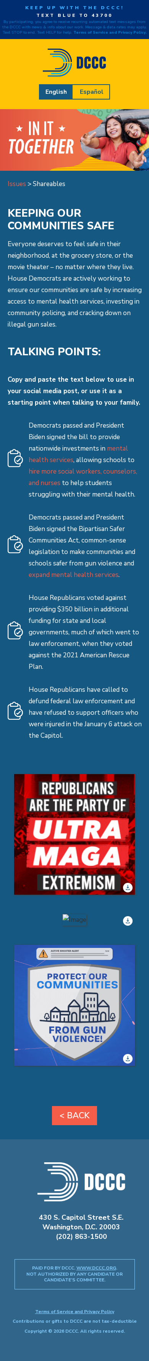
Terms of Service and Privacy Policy (74, 1312)
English (56, 92)
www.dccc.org (96, 1268)
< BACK (74, 1115)
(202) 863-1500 (81, 1236)
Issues (17, 184)
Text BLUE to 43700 (74, 15)
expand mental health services (73, 574)
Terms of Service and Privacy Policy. (110, 32)
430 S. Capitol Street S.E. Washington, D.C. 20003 (81, 1222)
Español (92, 92)
